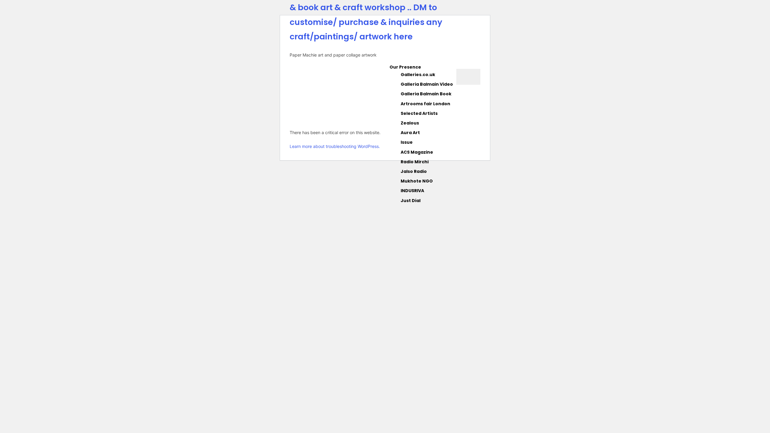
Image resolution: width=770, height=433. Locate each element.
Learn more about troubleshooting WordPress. (335, 146)
